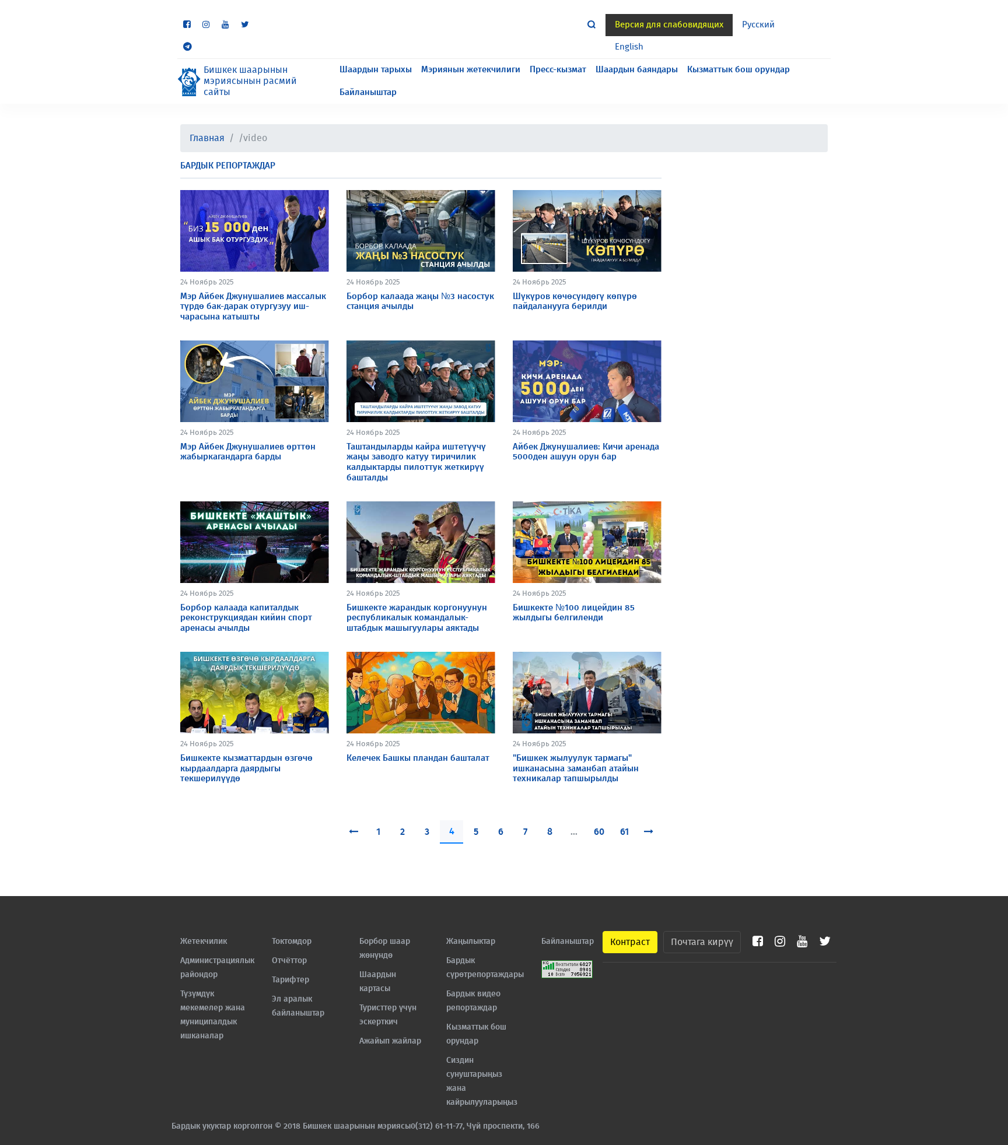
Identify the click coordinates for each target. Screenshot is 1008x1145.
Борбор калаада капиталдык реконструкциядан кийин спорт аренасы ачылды (246, 618)
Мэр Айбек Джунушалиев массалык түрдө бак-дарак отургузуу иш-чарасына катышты (253, 306)
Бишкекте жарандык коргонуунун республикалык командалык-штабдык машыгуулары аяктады (416, 618)
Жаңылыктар (470, 941)
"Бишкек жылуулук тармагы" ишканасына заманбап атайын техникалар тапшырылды (576, 768)
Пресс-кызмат (558, 69)
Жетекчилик (203, 941)
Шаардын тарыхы (376, 69)
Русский (758, 24)
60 (599, 832)
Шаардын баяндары (637, 69)
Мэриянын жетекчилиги (470, 69)
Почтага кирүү (702, 942)
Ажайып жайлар (390, 1041)
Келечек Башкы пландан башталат (417, 758)
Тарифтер (290, 980)
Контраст (630, 942)
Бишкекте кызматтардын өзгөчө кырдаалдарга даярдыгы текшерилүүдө (246, 768)
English (629, 47)
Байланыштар (368, 92)
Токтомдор (292, 941)
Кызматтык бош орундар (738, 69)
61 (624, 832)
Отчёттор (289, 961)
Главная (207, 138)
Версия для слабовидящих (669, 24)
